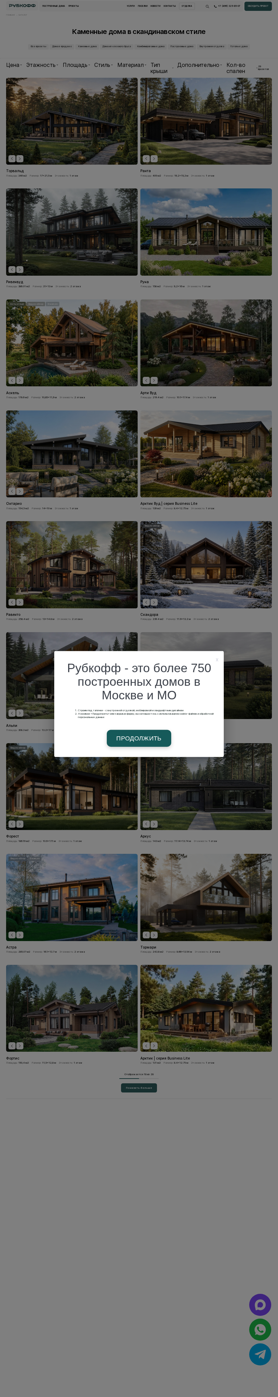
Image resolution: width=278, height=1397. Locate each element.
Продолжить (139, 738)
